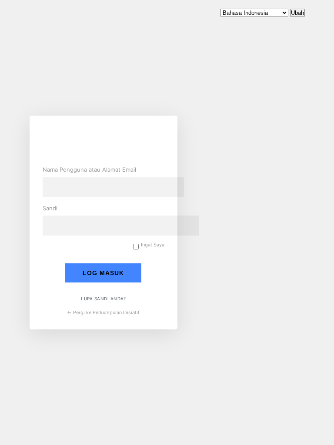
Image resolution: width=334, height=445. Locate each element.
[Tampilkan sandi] (155, 224)
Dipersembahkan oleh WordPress (108, 142)
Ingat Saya (152, 244)
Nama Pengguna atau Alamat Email (89, 169)
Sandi (50, 208)
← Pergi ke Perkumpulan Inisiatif (103, 312)
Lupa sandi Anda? (103, 298)
